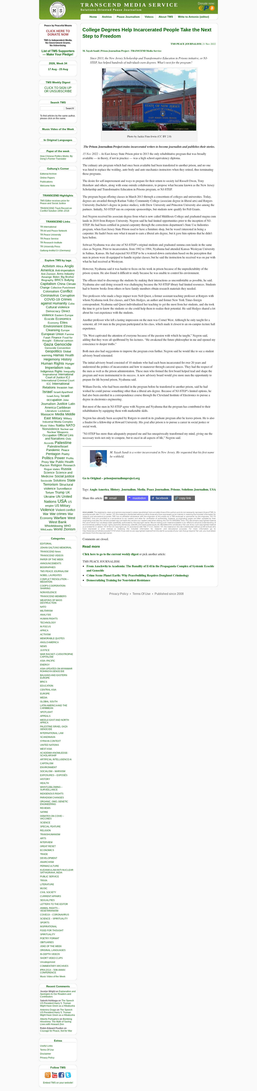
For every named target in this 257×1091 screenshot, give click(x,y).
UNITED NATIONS (49, 745)
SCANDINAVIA (47, 737)
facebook (162, 498)
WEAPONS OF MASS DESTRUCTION (51, 601)
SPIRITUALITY (47, 934)
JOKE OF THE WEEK (51, 946)
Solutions (59, 480)
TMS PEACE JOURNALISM (54, 571)
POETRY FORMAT (49, 938)
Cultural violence (57, 307)
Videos (149, 16)
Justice (62, 404)
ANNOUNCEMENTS (50, 563)
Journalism (48, 403)
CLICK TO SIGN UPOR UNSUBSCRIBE (58, 89)
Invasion (62, 387)
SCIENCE (45, 822)
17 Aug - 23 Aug (58, 69)
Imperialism (54, 367)
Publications (46, 181)
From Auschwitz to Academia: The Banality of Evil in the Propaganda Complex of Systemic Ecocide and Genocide (150, 568)
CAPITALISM (46, 763)
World (58, 529)
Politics (47, 458)
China (61, 284)
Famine (69, 334)
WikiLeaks (46, 529)
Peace (65, 450)
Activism (48, 266)
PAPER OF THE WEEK (51, 559)
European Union (52, 334)
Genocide (63, 344)
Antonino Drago (48, 1009)
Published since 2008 (169, 593)
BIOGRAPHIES (48, 567)
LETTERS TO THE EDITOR (54, 904)
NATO (70, 425)
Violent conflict (65, 510)
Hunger (69, 363)
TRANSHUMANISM (50, 834)
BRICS (59, 280)
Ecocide (49, 318)
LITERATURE (47, 884)
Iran (70, 387)
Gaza (48, 344)
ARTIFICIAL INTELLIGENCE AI (55, 759)
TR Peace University (50, 234)
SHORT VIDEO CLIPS (51, 958)
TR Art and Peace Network (53, 230)
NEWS (43, 646)
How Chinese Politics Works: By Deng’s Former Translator (56, 157)
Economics (63, 319)
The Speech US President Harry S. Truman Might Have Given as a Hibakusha (57, 1003)
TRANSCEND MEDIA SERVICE (130, 5)
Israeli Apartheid (63, 392)
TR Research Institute (51, 242)
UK (68, 492)
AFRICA (44, 630)
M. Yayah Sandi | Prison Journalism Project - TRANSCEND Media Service (122, 50)
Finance (56, 337)
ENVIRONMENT (48, 767)
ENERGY (45, 664)
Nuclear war (66, 429)
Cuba (71, 303)
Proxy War (48, 461)
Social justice (64, 476)
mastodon (139, 498)
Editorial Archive (48, 174)
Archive (107, 16)
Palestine (63, 442)
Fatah (46, 337)
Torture (49, 492)
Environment (52, 326)
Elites (64, 322)
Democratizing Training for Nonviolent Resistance (118, 580)
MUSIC (43, 888)
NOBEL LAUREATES (51, 575)
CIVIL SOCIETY (48, 892)
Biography (47, 280)
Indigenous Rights (51, 371)
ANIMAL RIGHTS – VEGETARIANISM (49, 909)
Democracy (53, 311)
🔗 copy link (183, 498)
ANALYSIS (45, 614)
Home (93, 16)
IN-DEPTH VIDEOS (50, 954)
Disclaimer (45, 1053)
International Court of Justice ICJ (59, 376)
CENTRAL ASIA (48, 689)
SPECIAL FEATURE (50, 826)
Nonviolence (50, 429)
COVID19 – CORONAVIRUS (54, 914)
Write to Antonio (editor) (193, 16)
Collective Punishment (63, 287)
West (71, 518)
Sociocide (46, 480)
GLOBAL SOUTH (49, 701)
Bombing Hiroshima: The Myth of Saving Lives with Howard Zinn (56, 1022)
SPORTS (44, 922)
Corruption (67, 295)
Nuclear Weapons (57, 432)
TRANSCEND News (50, 551)
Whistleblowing (54, 525)
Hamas (58, 355)
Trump (60, 492)
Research (69, 465)
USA (62, 501)
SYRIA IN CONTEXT (50, 741)
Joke (66, 400)
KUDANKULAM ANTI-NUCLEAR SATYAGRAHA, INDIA (56, 871)
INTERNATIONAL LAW (51, 733)
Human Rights (52, 363)
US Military (62, 505)
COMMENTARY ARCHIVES (54, 966)
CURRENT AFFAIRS (50, 896)
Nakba (60, 425)
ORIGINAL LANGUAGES (52, 950)
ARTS (43, 838)
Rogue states (52, 469)
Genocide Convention (58, 348)
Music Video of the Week (52, 976)
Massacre (47, 414)
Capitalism (48, 284)
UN (58, 496)
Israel (47, 391)
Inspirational (50, 374)
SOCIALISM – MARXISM (52, 771)
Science (49, 472)
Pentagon (53, 454)
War (46, 514)
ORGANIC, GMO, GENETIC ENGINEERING (54, 803)
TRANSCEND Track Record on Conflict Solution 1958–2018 (56, 209)
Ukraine (49, 496)
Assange (46, 277)
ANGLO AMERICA (49, 642)
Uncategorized (47, 962)
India (67, 367)
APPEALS (45, 716)
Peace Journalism (128, 16)
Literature (51, 411)
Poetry (66, 454)
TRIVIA (43, 880)
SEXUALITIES (47, 900)
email (113, 498)
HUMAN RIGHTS (49, 618)
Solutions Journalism (195, 489)
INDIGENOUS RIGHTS (51, 793)
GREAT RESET (48, 846)
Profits (70, 458)
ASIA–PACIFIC (47, 660)
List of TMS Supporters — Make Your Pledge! (58, 52)
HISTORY (45, 779)
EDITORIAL (46, 543)
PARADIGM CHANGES (52, 797)
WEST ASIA (46, 749)
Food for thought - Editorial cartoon (57, 339)
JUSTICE (44, 650)
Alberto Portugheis (49, 1019)
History (66, 359)
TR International (48, 227)
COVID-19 (52, 299)
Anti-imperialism (65, 270)
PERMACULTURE (49, 866)
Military (57, 418)
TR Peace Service (49, 238)
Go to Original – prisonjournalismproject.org (111, 478)
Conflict (66, 291)
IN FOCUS (45, 626)
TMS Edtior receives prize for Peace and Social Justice (54, 202)
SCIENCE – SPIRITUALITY (54, 918)
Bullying (69, 280)
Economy (53, 322)
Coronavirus (50, 295)
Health (69, 355)
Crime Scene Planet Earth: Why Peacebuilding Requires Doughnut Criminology (138, 575)
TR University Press (50, 246)
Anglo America (99, 489)
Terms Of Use (47, 1050)
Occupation (50, 435)
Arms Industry (65, 273)
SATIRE (44, 812)
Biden (56, 276)
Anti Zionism (48, 274)
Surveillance (64, 488)
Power (60, 458)
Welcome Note (47, 185)
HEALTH (44, 783)
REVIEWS (45, 808)
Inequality (69, 371)
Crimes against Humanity (56, 301)
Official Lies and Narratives (59, 437)
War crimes (58, 514)
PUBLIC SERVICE (49, 876)
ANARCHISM (47, 862)
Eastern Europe (64, 315)
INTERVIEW (46, 842)
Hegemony (52, 359)
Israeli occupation (58, 398)
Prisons (175, 489)
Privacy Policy (47, 1057)
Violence (47, 510)
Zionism (69, 529)
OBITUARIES (47, 942)
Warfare (60, 518)
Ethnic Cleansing (59, 328)
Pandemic (53, 450)
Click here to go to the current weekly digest (110, 554)
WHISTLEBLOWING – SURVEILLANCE (51, 788)
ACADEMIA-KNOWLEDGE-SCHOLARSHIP (54, 754)
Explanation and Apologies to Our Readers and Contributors (58, 994)
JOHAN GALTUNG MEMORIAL (56, 547)
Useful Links (46, 1046)
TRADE (44, 854)
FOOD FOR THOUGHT (51, 930)
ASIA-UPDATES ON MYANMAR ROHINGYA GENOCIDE (56, 670)
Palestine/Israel (57, 446)
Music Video (47, 425)
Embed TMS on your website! (58, 1082)
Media (59, 414)
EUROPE (45, 693)
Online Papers (47, 177)
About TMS (166, 16)
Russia (66, 469)
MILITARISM (46, 610)
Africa (59, 266)
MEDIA (43, 697)
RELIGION (45, 830)
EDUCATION (46, 685)
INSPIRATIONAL (48, 926)
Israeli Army (53, 396)
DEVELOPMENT (48, 858)
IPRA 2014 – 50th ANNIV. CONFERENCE (53, 971)
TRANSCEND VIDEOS (51, 555)
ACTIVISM (45, 634)
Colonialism (51, 291)
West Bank (58, 522)
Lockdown (64, 410)
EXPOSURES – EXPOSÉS (53, 775)
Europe (65, 330)
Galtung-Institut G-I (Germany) (55, 250)
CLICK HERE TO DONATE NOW (58, 33)
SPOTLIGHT (46, 712)
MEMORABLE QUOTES (52, 638)
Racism (45, 465)
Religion (56, 465)
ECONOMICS (47, 850)
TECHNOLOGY (48, 622)
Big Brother (67, 276)
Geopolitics (53, 351)
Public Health (65, 461)
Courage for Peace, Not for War (56, 1031)
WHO (67, 525)
